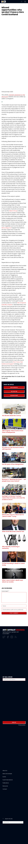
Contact (5, 789)
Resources (5, 786)
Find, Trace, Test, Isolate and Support (12, 363)
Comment (5, 591)
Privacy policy (21, 725)
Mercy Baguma (6, 228)
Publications (6, 783)
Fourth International (8, 780)
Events (4, 777)
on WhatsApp (14, 395)
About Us (5, 770)
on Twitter (14, 391)
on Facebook (14, 387)
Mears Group (13, 211)
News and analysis (7, 773)
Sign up (14, 722)
